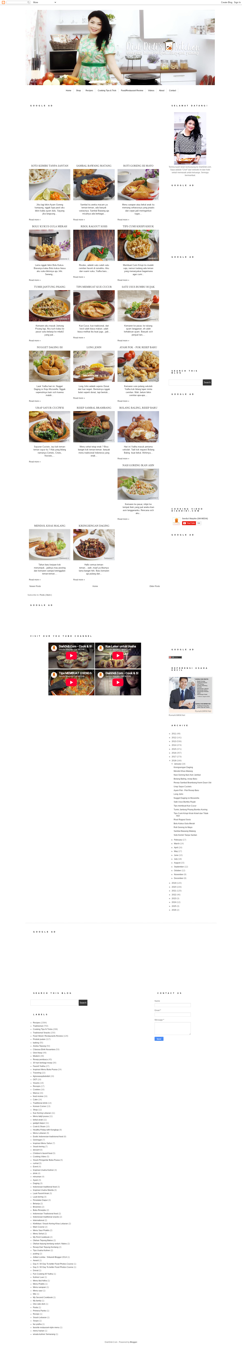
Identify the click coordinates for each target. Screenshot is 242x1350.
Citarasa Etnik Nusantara (44, 1049)
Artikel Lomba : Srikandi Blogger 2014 (50, 1257)
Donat (35, 1270)
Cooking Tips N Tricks (43, 1029)
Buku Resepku (39, 1210)
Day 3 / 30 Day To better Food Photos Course (53, 1267)
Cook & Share (39, 1126)
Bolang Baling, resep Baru (138, 408)
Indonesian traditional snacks (46, 1217)
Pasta (35, 1307)
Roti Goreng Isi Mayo (138, 166)
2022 (174, 895)
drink (35, 1173)
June (176, 855)
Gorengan (37, 1140)
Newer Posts (35, 586)
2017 (174, 757)
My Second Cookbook (43, 1297)
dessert (36, 1150)
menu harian (38, 1331)
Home (68, 90)
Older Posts (154, 586)
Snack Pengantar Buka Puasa (46, 1160)
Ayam (35, 1180)
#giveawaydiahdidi (41, 1076)
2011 (174, 734)
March (177, 843)
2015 (174, 749)
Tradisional (38, 1026)
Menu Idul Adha (40, 1281)
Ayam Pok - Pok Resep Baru (138, 347)
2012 (174, 737)
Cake (35, 1099)
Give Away (37, 1053)
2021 (174, 891)
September (179, 867)
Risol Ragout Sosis (94, 226)
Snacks (36, 1083)
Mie (34, 1294)
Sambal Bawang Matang (93, 166)
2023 (174, 898)
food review (38, 1096)
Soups (36, 1321)
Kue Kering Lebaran (42, 1113)
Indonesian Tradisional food (45, 1213)
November (179, 874)
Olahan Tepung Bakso (43, 1240)
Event (35, 1166)
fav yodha (37, 1324)
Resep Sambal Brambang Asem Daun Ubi (192, 782)
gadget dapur (39, 1123)
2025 (174, 906)
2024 (174, 902)
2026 (174, 910)
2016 (174, 753)
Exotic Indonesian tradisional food (48, 1136)
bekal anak (38, 1120)
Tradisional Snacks (41, 1033)
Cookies (36, 1089)
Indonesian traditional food (45, 1187)
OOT (35, 1079)
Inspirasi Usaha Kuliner (43, 1170)
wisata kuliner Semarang (44, 1334)
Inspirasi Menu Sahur (42, 1143)
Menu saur (37, 1291)
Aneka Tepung (39, 1046)
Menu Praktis (39, 1284)
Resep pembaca (40, 1059)
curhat (36, 1163)
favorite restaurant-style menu (46, 1327)
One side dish (39, 1304)
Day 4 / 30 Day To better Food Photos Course (53, 1264)
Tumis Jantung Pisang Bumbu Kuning (190, 809)
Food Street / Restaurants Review (48, 1036)
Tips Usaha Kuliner (41, 1250)
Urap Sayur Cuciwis (49, 408)
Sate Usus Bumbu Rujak (138, 287)
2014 (174, 745)
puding (36, 1254)
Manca (36, 1093)
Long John (94, 347)
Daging (36, 1183)
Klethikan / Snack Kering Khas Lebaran (50, 1223)
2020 (174, 887)
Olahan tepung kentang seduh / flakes (50, 1244)
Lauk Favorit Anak (41, 1193)
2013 (174, 741)
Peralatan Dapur (40, 1200)
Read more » (35, 220)
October (178, 870)
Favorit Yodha (39, 1066)
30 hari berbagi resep (42, 1063)
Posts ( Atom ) (46, 595)
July (176, 859)
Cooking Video (39, 1156)
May (176, 851)
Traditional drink (40, 1103)
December (179, 878)
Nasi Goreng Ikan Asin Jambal (187, 775)
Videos (151, 90)
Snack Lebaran (40, 1317)
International (38, 1220)
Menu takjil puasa (41, 1116)
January (178, 764)
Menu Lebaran (39, 1133)
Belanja (36, 1203)
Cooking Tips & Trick (107, 90)
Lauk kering (38, 1197)
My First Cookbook (41, 1237)
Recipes (89, 90)
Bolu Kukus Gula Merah (49, 226)
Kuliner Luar (38, 1277)
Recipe (36, 1314)
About (161, 90)
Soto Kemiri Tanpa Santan (49, 166)
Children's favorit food (42, 1153)
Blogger (133, 1342)
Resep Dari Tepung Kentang (45, 1247)
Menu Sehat (38, 1234)
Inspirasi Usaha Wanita (43, 1190)
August (177, 863)
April (176, 847)
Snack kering (39, 1146)
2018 (174, 760)
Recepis (36, 1086)
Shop (78, 90)
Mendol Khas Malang (49, 526)
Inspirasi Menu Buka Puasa (45, 1069)
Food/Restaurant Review (132, 90)
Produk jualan (39, 1039)
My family (37, 1301)
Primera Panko (39, 1311)
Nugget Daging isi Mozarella (186, 798)
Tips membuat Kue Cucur (94, 287)
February (178, 840)
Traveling (37, 1073)
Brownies (37, 1207)
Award (36, 1260)
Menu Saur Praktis (41, 1230)
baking (36, 1043)
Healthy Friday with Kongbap (46, 1130)
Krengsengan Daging (94, 526)
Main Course (38, 1227)
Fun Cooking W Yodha (43, 1274)
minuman (37, 1176)
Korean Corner (39, 1106)
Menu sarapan (39, 1287)
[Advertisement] (94, 135)
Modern (36, 1056)
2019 (174, 883)
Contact (172, 90)
